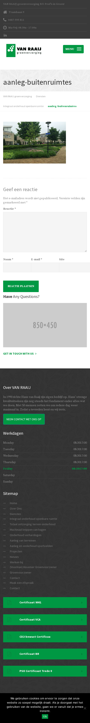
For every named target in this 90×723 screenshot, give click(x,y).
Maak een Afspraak (22, 583)
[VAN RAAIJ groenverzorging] (24, 44)
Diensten (15, 514)
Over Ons (16, 508)
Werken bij (16, 562)
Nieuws (14, 557)
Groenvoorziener (20, 572)
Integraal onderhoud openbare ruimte (33, 519)
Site (61, 259)
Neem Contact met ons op (23, 419)
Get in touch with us (18, 353)
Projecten (16, 551)
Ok (45, 716)
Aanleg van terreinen (23, 540)
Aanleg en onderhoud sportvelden (31, 546)
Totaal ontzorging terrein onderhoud (32, 524)
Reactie (9, 209)
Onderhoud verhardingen (25, 535)
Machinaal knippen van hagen (28, 529)
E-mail (36, 259)
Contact (15, 578)
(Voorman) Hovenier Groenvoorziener (33, 567)
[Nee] (85, 708)
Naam (8, 259)
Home (13, 503)
